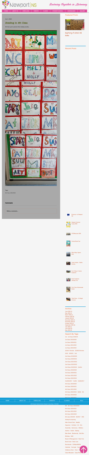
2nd (76, 353)
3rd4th (75, 381)
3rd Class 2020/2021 (71, 372)
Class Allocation (69, 452)
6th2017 (78, 417)
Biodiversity (75, 433)
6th (66, 405)
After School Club (70, 422)
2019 (66, 353)
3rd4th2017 (81, 381)
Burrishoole (68, 444)
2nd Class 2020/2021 (71, 359)
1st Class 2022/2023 (70, 348)
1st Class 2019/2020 (70, 339)
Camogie (73, 447)
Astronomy (74, 428)
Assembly (67, 428)
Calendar (67, 447)
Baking (77, 430)
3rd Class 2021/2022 (71, 375)
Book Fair (81, 439)
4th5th (79, 392)
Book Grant (68, 441)
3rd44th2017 (68, 381)
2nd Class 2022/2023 (71, 364)
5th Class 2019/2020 (71, 394)
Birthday (67, 436)
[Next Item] (81, 24)
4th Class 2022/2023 (71, 392)
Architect (74, 425)
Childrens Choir (69, 450)
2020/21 (71, 353)
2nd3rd (80, 367)
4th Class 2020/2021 (71, 386)
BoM (72, 436)
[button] (71, 11)
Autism (72, 430)
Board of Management (71, 439)
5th (83, 392)
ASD (83, 417)
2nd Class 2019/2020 (71, 356)
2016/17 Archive (69, 350)
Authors (67, 430)
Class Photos (78, 452)
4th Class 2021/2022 (10, 193)
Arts (81, 425)
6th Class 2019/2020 (73, 405)
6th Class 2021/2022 (71, 411)
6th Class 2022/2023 (71, 414)
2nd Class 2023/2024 (71, 367)
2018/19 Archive (79, 350)
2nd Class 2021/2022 (71, 361)
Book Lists (75, 441)
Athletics (80, 428)
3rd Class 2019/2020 (71, 370)
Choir (76, 450)
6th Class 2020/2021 (71, 408)
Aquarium (67, 425)
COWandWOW (76, 444)
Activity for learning (70, 419)
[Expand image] (31, 55)
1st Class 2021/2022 (70, 345)
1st (66, 336)
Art (78, 425)
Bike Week (68, 433)
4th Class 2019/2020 (71, 383)
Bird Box (81, 433)
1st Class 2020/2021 (70, 342)
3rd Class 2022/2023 (71, 378)
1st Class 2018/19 (73, 336)
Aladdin (78, 422)
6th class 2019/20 (70, 417)
